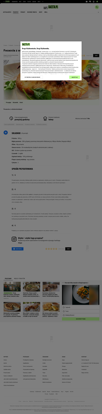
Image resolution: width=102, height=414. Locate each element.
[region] (51, 60)
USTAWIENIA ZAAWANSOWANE (32, 77)
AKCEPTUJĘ (75, 77)
